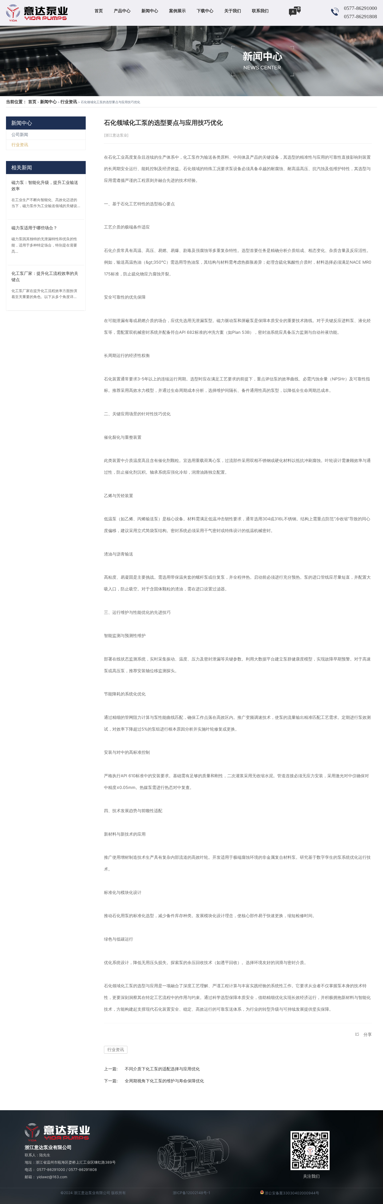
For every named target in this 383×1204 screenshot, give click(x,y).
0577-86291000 (51, 1169)
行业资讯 (68, 101)
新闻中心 (48, 101)
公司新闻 (19, 134)
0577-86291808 (83, 1169)
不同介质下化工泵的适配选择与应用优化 (162, 1068)
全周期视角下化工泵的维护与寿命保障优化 (164, 1080)
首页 (32, 101)
